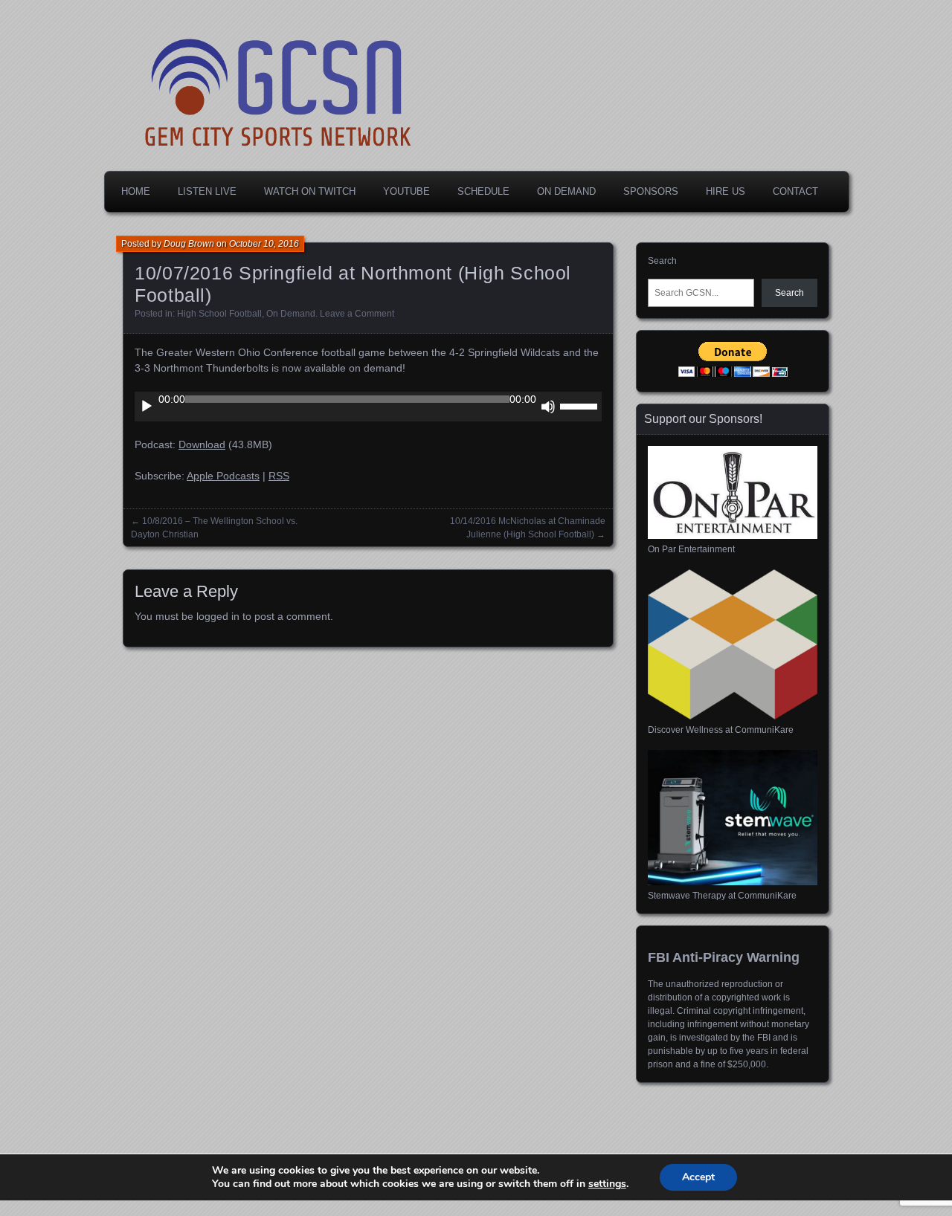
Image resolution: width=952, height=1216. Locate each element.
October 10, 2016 (264, 244)
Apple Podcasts (223, 476)
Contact (795, 191)
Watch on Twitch (310, 191)
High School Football (219, 313)
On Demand (566, 191)
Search (662, 261)
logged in (217, 616)
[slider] (581, 405)
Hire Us (725, 191)
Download (201, 444)
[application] (368, 406)
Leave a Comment (357, 313)
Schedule (483, 191)
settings (607, 1184)
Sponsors (650, 191)
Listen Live (207, 191)
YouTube (406, 191)
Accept (698, 1177)
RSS (278, 476)
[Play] (146, 406)
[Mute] (548, 406)
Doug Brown (189, 244)
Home (135, 191)
